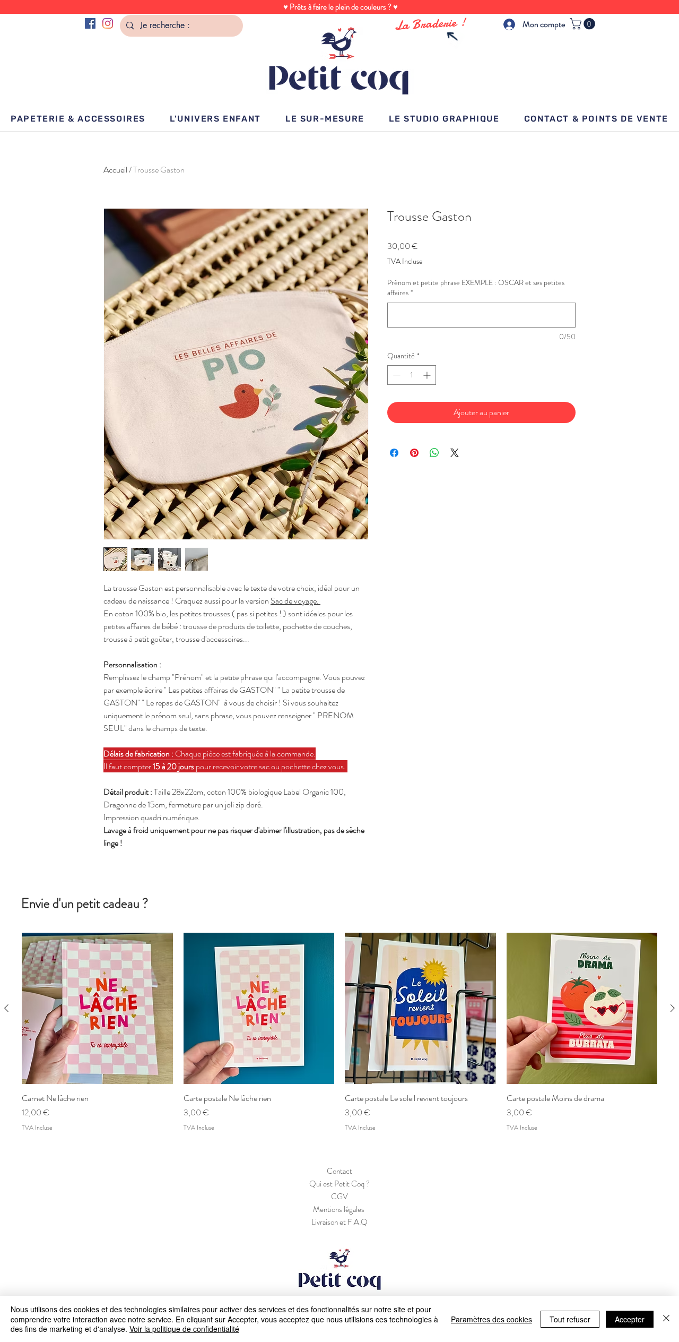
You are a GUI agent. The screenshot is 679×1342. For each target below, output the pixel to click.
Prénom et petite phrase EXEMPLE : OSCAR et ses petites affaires (475, 288)
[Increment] (427, 375)
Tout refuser (570, 1319)
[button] (584, 24)
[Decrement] (395, 375)
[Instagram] (107, 23)
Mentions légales (339, 1209)
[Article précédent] (6, 1008)
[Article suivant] (672, 1008)
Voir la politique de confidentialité (184, 1328)
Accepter (630, 1319)
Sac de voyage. (295, 601)
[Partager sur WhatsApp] (434, 452)
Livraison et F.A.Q (339, 1222)
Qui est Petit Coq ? (339, 1184)
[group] (339, 1032)
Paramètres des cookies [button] (491, 1319)
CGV (339, 1196)
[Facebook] (90, 23)
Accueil (115, 170)
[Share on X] (454, 452)
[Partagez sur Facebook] (394, 452)
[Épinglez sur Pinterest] (414, 452)
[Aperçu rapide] (97, 1008)
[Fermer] (666, 1319)
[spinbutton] (411, 375)
